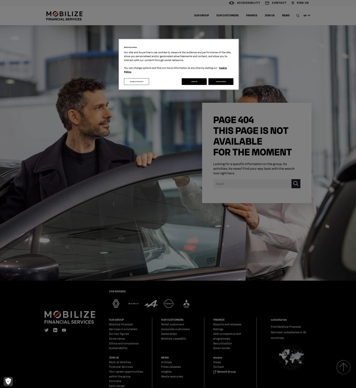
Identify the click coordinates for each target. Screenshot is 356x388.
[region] (178, 64)
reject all (194, 81)
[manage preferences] (8, 381)
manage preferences (137, 81)
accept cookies (221, 81)
